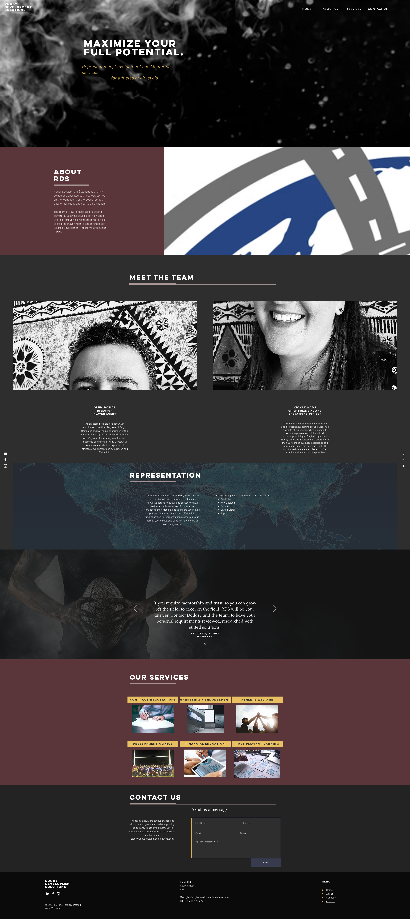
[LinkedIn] (5, 453)
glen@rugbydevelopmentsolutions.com (152, 839)
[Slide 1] (205, 644)
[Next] (274, 608)
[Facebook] (5, 459)
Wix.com (55, 908)
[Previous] (135, 608)
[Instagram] (5, 466)
